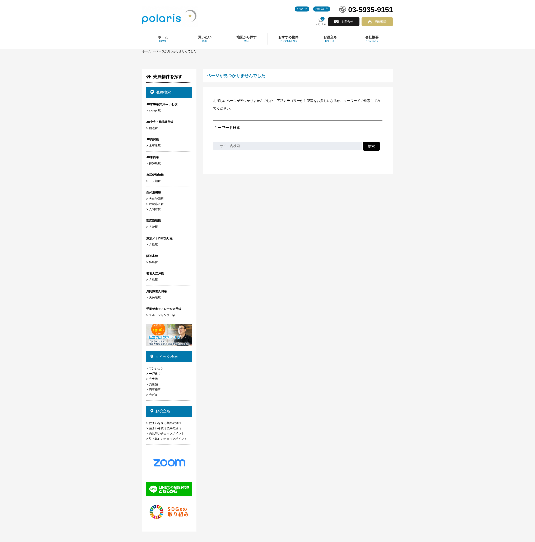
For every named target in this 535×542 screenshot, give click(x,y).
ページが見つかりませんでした (175, 51)
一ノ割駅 (155, 181)
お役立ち (162, 411)
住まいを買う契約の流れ (165, 428)
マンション (156, 368)
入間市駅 (155, 209)
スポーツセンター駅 (162, 315)
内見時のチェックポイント (166, 433)
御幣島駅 (155, 163)
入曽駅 (153, 226)
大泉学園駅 (156, 198)
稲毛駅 (153, 128)
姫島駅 (153, 262)
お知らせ (302, 8)
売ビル (153, 394)
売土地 (153, 379)
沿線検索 (163, 92)
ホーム (146, 51)
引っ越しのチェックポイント (168, 438)
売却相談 (381, 21)
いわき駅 (155, 110)
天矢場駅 (155, 297)
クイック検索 (166, 357)
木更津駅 (155, 145)
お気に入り (321, 21)
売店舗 (153, 384)
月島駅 (153, 244)
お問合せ (347, 21)
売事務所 (155, 389)
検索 (371, 146)
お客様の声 (321, 8)
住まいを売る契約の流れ (165, 423)
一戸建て (155, 373)
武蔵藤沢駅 (156, 204)
